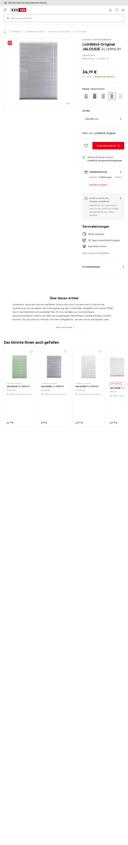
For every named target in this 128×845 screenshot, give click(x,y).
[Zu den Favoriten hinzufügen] (86, 145)
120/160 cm (91, 118)
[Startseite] (5, 32)
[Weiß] (120, 96)
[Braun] (94, 96)
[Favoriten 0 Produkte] (117, 10)
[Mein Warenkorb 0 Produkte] (123, 10)
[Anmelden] (110, 10)
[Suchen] (7, 18)
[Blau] (86, 96)
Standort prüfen (98, 184)
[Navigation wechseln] (5, 10)
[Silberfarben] (112, 96)
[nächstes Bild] (124, 385)
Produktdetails (91, 266)
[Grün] (103, 96)
